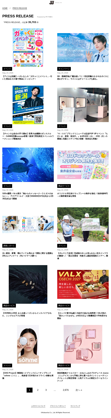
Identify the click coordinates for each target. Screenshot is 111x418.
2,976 (66, 390)
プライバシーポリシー (58, 406)
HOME (5, 8)
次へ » (79, 390)
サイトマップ (75, 406)
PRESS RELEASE (20, 8)
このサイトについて (38, 406)
